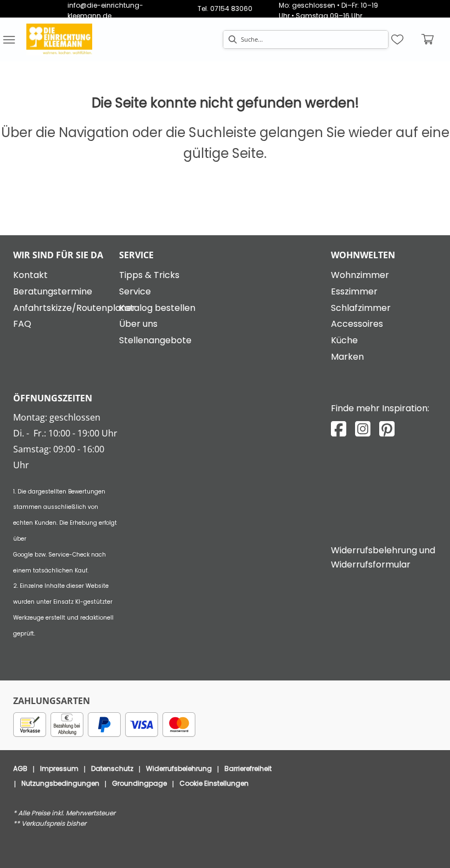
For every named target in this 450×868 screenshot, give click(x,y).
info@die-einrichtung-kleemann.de (105, 10)
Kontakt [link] (30, 275)
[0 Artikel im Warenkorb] (428, 39)
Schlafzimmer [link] (361, 308)
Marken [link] (347, 356)
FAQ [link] (22, 323)
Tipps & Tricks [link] (149, 275)
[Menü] (9, 39)
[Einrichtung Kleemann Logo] (59, 39)
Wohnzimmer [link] (360, 275)
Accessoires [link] (357, 323)
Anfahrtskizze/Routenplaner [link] (74, 308)
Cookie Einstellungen (214, 783)
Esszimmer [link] (354, 291)
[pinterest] (387, 429)
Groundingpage (139, 783)
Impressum (59, 768)
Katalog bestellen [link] (157, 308)
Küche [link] (344, 340)
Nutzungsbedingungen (60, 783)
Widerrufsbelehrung (179, 768)
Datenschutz (112, 768)
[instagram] (362, 429)
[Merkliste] (397, 39)
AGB (20, 768)
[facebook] (338, 429)
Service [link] (135, 291)
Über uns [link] (138, 323)
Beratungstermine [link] (52, 291)
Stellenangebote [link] (155, 340)
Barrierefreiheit (248, 768)
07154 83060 (231, 8)
